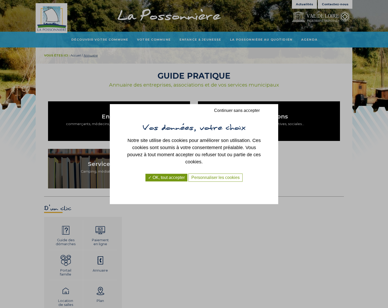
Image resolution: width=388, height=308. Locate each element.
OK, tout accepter (168, 177)
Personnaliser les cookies (215, 177)
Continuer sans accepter (237, 110)
